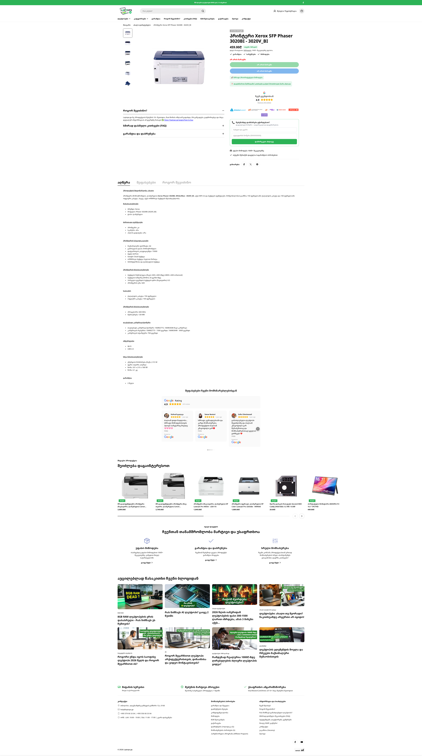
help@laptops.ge (127, 709)
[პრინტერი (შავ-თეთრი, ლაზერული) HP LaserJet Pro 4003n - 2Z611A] (211, 431)
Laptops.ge (128, 749)
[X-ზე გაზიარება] (250, 164)
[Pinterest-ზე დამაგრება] (257, 164)
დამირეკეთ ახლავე (264, 141)
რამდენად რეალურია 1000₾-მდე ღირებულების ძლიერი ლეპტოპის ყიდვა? (234, 606)
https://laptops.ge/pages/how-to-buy (178, 120)
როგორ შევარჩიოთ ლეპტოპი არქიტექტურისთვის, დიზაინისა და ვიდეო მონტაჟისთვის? (185, 604)
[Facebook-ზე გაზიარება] (244, 164)
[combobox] (173, 11)
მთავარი (127, 25)
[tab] (124, 183)
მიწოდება (247, 50)
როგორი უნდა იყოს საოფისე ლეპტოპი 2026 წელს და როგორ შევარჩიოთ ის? (138, 606)
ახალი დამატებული (142, 25)
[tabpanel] (211, 286)
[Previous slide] (295, 461)
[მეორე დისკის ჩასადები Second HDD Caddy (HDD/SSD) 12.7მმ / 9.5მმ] (287, 431)
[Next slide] (301, 461)
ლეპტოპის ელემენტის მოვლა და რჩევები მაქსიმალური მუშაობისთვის (281, 598)
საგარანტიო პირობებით (266, 155)
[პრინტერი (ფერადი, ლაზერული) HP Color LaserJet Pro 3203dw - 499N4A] (249, 431)
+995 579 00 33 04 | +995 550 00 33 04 (135, 713)
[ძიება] (203, 11)
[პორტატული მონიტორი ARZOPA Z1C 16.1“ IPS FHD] (325, 431)
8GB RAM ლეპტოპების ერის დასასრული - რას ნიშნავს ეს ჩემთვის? (136, 565)
